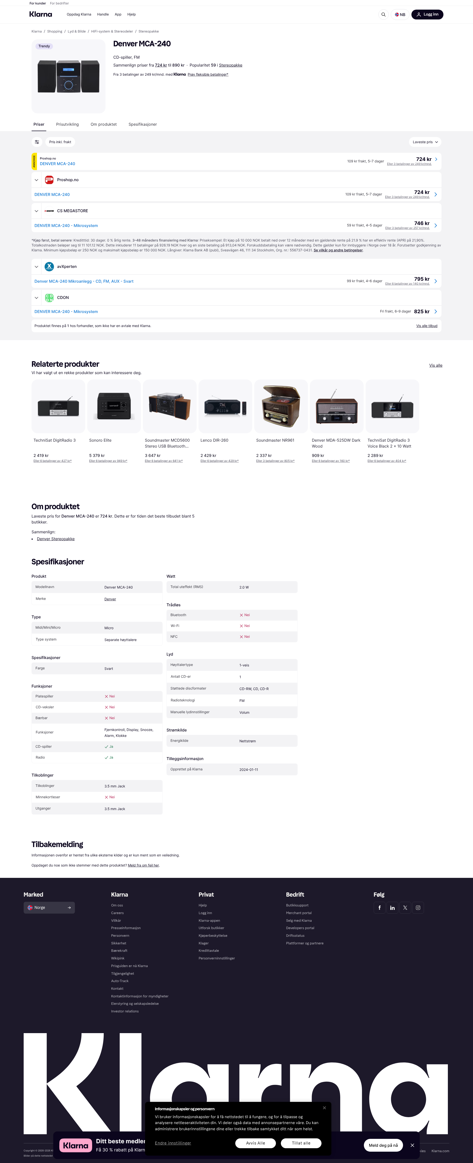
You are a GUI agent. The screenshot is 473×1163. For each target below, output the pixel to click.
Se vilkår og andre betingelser (338, 250)
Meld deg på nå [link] (383, 1145)
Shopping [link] (54, 32)
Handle (103, 14)
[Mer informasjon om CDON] (36, 298)
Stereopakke (230, 65)
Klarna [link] (37, 32)
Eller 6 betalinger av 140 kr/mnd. (407, 283)
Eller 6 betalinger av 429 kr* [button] (220, 461)
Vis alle (435, 365)
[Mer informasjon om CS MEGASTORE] (36, 211)
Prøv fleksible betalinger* (208, 74)
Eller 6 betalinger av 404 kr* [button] (387, 461)
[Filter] (37, 142)
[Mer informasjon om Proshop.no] (36, 180)
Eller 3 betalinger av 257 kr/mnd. (407, 228)
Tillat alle (301, 1143)
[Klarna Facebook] (380, 908)
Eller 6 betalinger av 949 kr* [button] (108, 461)
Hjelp (131, 14)
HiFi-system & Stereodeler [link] (112, 32)
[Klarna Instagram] (418, 908)
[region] (238, 1129)
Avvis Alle (255, 1143)
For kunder (38, 3)
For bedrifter (59, 3)
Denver (110, 599)
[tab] (39, 124)
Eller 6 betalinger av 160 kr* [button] (331, 461)
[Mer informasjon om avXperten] (36, 267)
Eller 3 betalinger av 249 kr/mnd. (409, 164)
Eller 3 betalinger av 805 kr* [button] (275, 461)
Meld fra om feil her (143, 865)
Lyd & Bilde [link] (77, 32)
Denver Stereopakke (56, 538)
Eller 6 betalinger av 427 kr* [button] (53, 461)
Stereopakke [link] (148, 32)
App (118, 14)
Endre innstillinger (173, 1143)
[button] (400, 14)
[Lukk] (324, 1107)
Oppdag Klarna (79, 14)
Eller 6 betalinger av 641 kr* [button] (164, 461)
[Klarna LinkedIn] (392, 908)
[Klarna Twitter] (405, 908)
